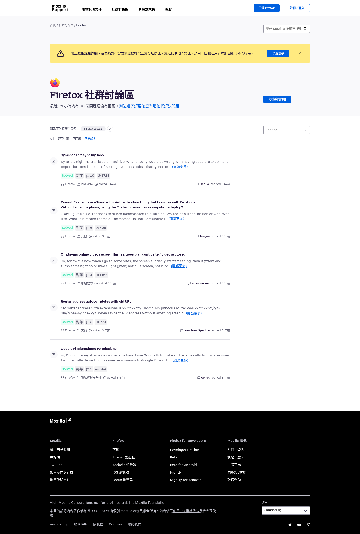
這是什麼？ (236, 457)
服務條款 (80, 524)
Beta (173, 457)
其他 (84, 236)
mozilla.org (59, 524)
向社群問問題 (277, 99)
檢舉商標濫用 (60, 450)
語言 (265, 503)
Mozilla (60, 421)
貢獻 (168, 9)
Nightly (176, 472)
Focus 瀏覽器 (122, 480)
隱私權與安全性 (91, 377)
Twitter (56, 465)
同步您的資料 (238, 472)
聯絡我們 (134, 524)
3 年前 (226, 184)
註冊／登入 (297, 8)
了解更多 (278, 53)
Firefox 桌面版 (123, 457)
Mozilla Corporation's (76, 503)
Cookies (115, 524)
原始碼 (55, 457)
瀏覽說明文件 (92, 9)
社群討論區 (120, 9)
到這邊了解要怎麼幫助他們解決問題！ (151, 106)
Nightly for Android (185, 480)
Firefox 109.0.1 (93, 128)
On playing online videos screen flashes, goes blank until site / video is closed (123, 254)
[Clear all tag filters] (110, 129)
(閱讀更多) (180, 167)
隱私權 (98, 524)
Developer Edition (184, 450)
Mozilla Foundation (150, 503)
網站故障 (87, 283)
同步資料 (87, 184)
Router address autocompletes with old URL (96, 302)
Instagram (308, 524)
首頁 (53, 25)
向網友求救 (146, 9)
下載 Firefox (267, 8)
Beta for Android (183, 465)
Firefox (70, 184)
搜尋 (305, 28)
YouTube (299, 524)
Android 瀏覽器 (124, 465)
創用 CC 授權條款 (186, 511)
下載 (115, 450)
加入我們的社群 (61, 472)
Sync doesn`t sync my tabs (82, 155)
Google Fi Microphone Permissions (89, 349)
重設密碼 (234, 465)
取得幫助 (234, 480)
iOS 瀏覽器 (120, 472)
